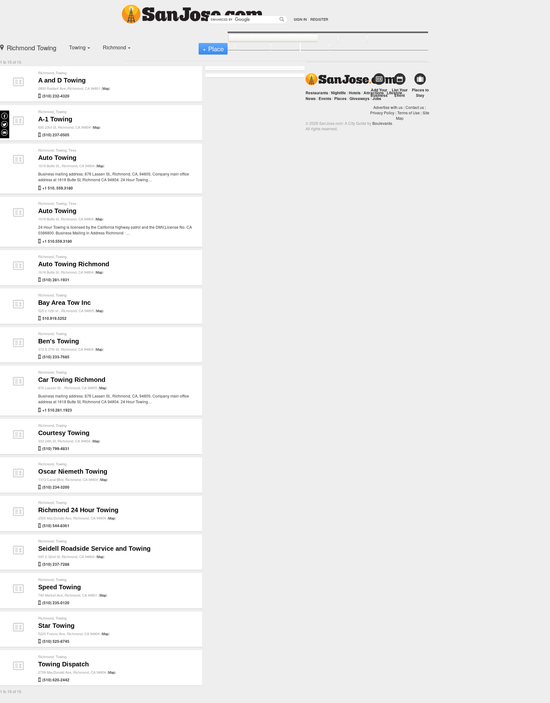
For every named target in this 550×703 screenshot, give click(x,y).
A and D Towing (62, 80)
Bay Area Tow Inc (64, 302)
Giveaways (359, 98)
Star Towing (56, 625)
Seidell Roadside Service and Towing (94, 548)
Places (340, 98)
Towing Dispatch (63, 664)
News (311, 98)
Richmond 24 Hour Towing (78, 509)
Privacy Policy (382, 112)
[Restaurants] (271, 38)
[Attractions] (382, 38)
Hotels (355, 93)
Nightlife (338, 93)
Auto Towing (57, 157)
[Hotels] (345, 38)
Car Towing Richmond (71, 379)
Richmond (46, 72)
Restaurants (317, 93)
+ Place (213, 48)
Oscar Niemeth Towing (72, 471)
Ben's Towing (58, 341)
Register (319, 19)
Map (105, 88)
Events (325, 98)
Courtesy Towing (63, 432)
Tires (72, 150)
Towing (61, 72)
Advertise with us (388, 107)
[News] (238, 38)
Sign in (300, 19)
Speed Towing (59, 587)
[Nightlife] (313, 38)
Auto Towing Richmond (73, 264)
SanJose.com (351, 79)
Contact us (414, 107)
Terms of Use (408, 112)
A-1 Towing (55, 119)
